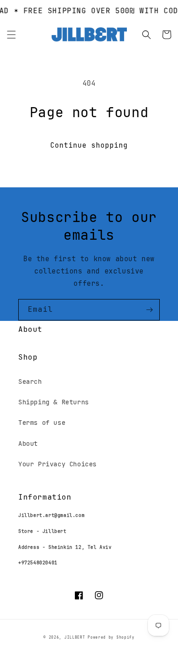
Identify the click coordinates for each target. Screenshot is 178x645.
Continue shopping (89, 145)
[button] (11, 35)
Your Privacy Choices (57, 464)
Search (30, 381)
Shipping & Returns (53, 402)
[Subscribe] (149, 309)
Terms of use (41, 422)
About (28, 443)
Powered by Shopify (111, 637)
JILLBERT (76, 637)
